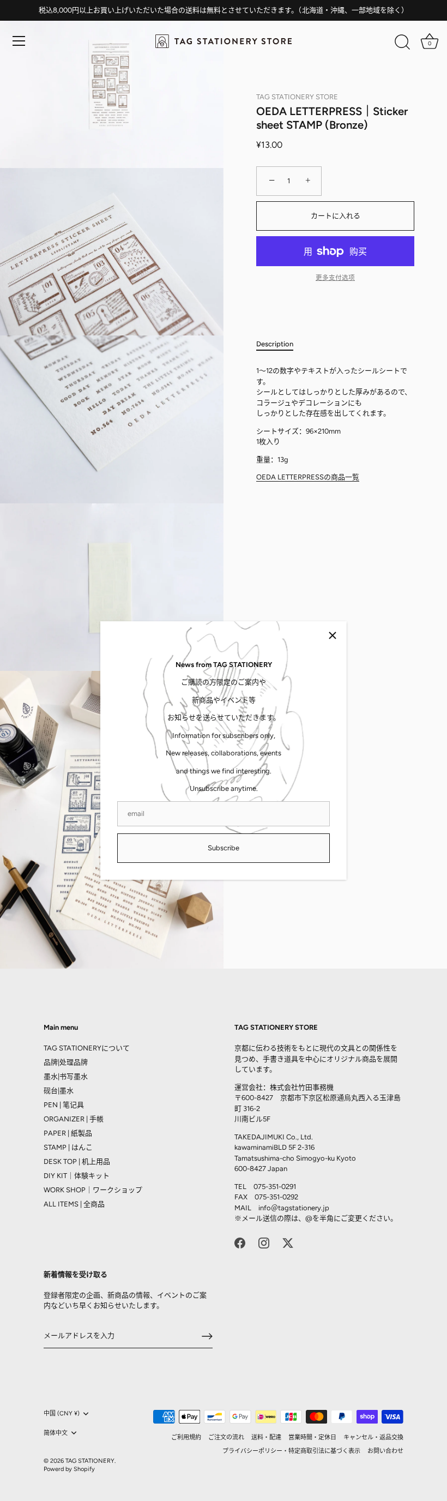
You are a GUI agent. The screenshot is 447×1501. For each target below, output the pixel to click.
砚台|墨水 (59, 1090)
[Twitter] (287, 1242)
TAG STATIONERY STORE (297, 97)
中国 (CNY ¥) (62, 1413)
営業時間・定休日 (312, 1437)
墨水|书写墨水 (66, 1076)
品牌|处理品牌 (66, 1062)
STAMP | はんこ (68, 1147)
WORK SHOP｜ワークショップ (93, 1190)
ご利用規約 (186, 1437)
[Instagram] (263, 1242)
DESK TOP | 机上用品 (77, 1161)
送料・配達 (266, 1437)
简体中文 (56, 1433)
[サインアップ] (207, 1336)
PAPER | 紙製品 (68, 1133)
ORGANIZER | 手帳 (74, 1119)
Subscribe (223, 848)
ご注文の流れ (226, 1437)
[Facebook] (239, 1242)
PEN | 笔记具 (64, 1105)
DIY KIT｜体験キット (77, 1176)
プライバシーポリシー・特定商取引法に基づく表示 (291, 1451)
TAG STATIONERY (89, 1460)
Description (274, 344)
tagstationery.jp (303, 1208)
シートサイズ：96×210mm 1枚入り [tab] (334, 424)
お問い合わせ (385, 1451)
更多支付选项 (335, 277)
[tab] (280, 344)
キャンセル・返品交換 (373, 1437)
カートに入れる (335, 216)
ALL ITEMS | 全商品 (74, 1204)
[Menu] (19, 41)
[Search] (402, 43)
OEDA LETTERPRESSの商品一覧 (307, 477)
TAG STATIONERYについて (87, 1048)
